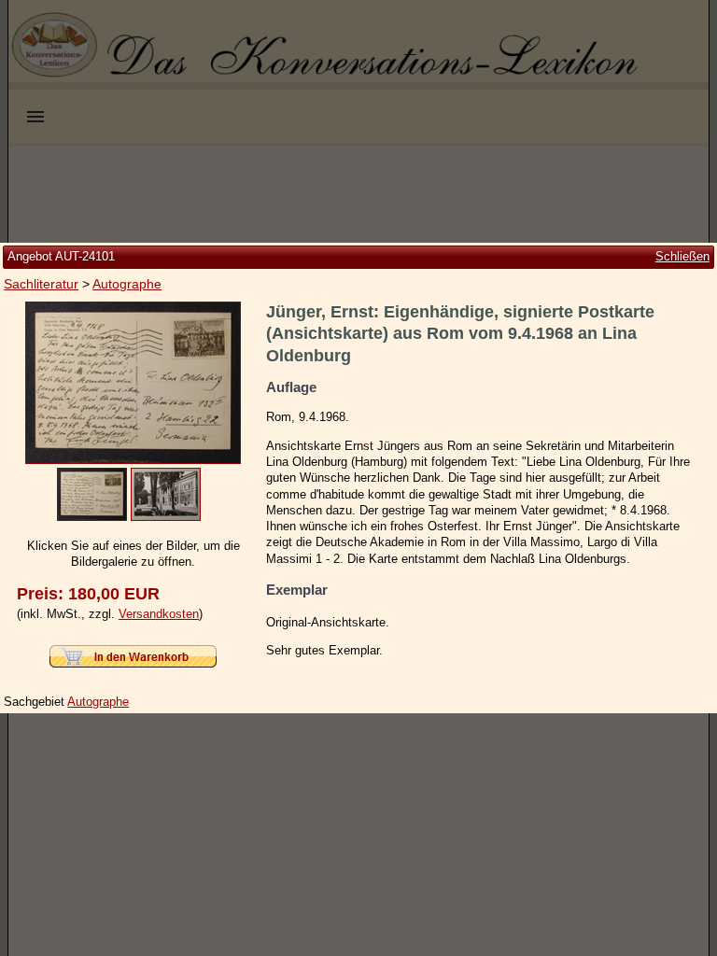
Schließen (682, 256)
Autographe (127, 283)
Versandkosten (159, 614)
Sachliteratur (41, 283)
